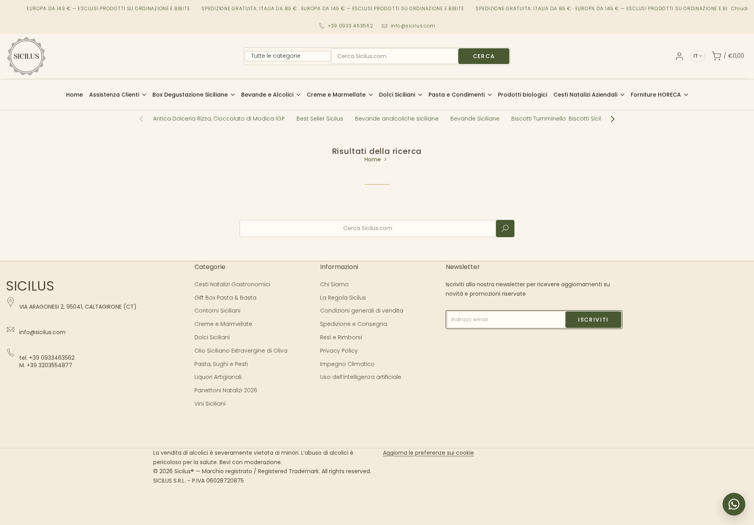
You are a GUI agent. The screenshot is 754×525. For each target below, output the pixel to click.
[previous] (145, 119)
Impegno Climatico (347, 364)
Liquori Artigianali (218, 377)
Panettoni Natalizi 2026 (225, 390)
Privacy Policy (339, 351)
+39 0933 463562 (350, 25)
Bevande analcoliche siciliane (397, 119)
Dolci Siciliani (212, 337)
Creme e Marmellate (223, 324)
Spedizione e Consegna (353, 324)
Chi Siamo (334, 284)
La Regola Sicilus (343, 298)
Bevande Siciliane (475, 119)
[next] (609, 119)
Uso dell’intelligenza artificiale (360, 377)
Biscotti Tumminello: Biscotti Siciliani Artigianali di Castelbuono (598, 119)
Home (372, 159)
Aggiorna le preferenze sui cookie (428, 453)
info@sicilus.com (413, 25)
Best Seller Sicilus (319, 119)
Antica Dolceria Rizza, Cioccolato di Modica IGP (219, 119)
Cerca (484, 56)
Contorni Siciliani (217, 311)
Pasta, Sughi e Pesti (221, 364)
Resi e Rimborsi (341, 337)
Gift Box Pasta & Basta (225, 298)
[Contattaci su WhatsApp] (734, 504)
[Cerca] (505, 228)
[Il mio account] (679, 56)
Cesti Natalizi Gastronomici (232, 284)
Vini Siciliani (209, 404)
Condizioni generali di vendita (361, 311)
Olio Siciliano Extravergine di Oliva (240, 351)
